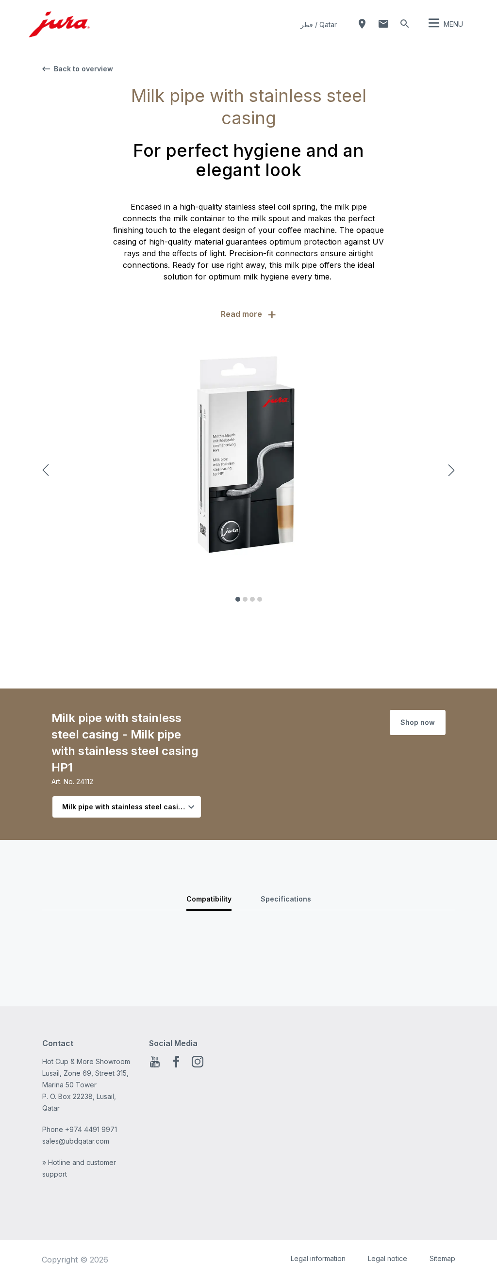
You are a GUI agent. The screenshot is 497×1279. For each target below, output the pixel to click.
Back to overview (83, 69)
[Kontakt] (383, 24)
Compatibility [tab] (209, 899)
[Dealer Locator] (362, 24)
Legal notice (387, 1258)
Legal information (318, 1258)
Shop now (417, 722)
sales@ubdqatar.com (75, 1141)
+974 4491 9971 (91, 1129)
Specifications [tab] (286, 899)
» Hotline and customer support (79, 1168)
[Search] (405, 24)
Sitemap (442, 1258)
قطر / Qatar (318, 24)
